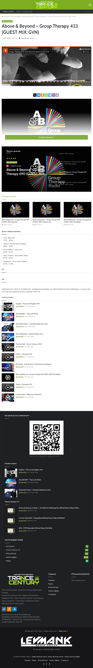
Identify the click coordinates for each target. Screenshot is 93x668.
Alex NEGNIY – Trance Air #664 (27, 314)
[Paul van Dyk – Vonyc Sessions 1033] (8, 347)
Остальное (10, 546)
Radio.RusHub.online (39, 657)
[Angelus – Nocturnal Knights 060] (8, 307)
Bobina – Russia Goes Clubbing (14, 244)
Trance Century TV (13, 550)
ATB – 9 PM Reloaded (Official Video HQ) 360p (35, 528)
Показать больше (46, 137)
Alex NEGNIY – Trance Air (12, 250)
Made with (63, 631)
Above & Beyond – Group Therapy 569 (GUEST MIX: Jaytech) (15, 221)
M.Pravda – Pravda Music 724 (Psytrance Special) (33, 364)
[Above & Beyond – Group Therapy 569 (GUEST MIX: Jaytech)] (15, 209)
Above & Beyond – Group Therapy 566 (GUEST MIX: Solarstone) (46, 221)
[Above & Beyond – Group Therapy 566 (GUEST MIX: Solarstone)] (46, 209)
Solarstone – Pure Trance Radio (15, 261)
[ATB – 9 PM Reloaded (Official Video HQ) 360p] (11, 531)
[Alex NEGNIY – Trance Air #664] (8, 317)
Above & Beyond (28, 16)
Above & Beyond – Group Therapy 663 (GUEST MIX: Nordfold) (77, 221)
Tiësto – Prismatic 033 (24, 384)
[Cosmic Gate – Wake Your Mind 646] (8, 397)
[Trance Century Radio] (46, 4)
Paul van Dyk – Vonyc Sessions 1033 (29, 344)
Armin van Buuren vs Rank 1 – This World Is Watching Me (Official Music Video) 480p (49, 508)
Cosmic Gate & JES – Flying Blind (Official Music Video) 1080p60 (42, 518)
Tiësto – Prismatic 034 (24, 11)
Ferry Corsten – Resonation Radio (15, 255)
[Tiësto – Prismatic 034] (8, 357)
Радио (8, 561)
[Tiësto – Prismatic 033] (8, 387)
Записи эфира (16, 16)
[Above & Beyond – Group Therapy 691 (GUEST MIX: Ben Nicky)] (8, 377)
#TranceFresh (11, 553)
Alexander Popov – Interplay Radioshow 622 (32, 324)
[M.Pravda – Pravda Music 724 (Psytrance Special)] (8, 367)
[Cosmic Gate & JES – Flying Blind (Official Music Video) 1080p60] (11, 521)
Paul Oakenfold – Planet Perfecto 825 (29, 334)
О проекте (52, 594)
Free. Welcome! (9, 238)
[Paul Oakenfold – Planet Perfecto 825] (8, 337)
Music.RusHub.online (55, 657)
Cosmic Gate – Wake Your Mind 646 (28, 394)
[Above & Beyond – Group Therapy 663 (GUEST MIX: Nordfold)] (77, 209)
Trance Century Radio (72, 657)
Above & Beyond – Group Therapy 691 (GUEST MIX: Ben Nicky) (38, 374)
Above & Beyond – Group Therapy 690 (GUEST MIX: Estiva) (25, 172)
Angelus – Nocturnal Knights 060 (28, 304)
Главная (6, 16)
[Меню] (90, 5)
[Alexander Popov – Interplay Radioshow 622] (8, 327)
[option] (46, 169)
